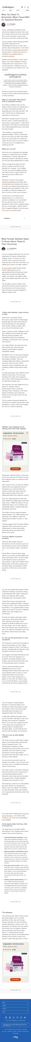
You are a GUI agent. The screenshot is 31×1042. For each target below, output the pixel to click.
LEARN (10, 10)
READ (4, 10)
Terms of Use (14, 1029)
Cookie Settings (15, 1033)
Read (15, 1003)
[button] (15, 218)
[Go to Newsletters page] (22, 7)
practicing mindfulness (9, 182)
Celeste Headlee (7, 41)
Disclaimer (19, 1029)
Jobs (5, 1029)
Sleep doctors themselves (15, 725)
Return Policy (4, 1031)
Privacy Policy (24, 1029)
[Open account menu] (28, 7)
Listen (15, 1009)
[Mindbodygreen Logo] (8, 7)
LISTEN (17, 10)
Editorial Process (26, 1031)
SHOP (27, 10)
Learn (15, 1006)
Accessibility (10, 1031)
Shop (15, 1012)
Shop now (15, 468)
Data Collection (19, 1031)
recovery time (18, 857)
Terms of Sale (9, 1029)
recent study (7, 268)
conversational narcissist (19, 50)
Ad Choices (14, 1031)
